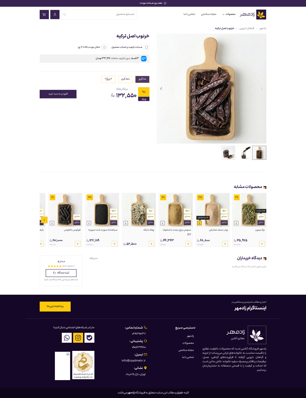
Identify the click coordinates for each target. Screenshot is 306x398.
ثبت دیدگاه (63, 273)
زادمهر (263, 29)
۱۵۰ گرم (261, 216)
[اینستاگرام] (78, 338)
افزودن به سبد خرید (58, 94)
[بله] (89, 338)
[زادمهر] (253, 14)
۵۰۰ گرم (224, 216)
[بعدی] (161, 88)
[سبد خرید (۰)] (44, 14)
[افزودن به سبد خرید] (262, 244)
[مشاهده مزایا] (236, 223)
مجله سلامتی (208, 14)
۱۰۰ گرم (150, 222)
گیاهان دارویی (246, 29)
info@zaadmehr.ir (134, 361)
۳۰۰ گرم (77, 216)
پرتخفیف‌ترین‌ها (55, 306)
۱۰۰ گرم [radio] (142, 79)
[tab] (259, 153)
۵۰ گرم (261, 222)
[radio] (108, 79)
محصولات (231, 14)
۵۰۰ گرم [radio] (125, 79)
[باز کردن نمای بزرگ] (211, 89)
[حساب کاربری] (55, 14)
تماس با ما (189, 14)
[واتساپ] (67, 338)
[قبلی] (262, 88)
